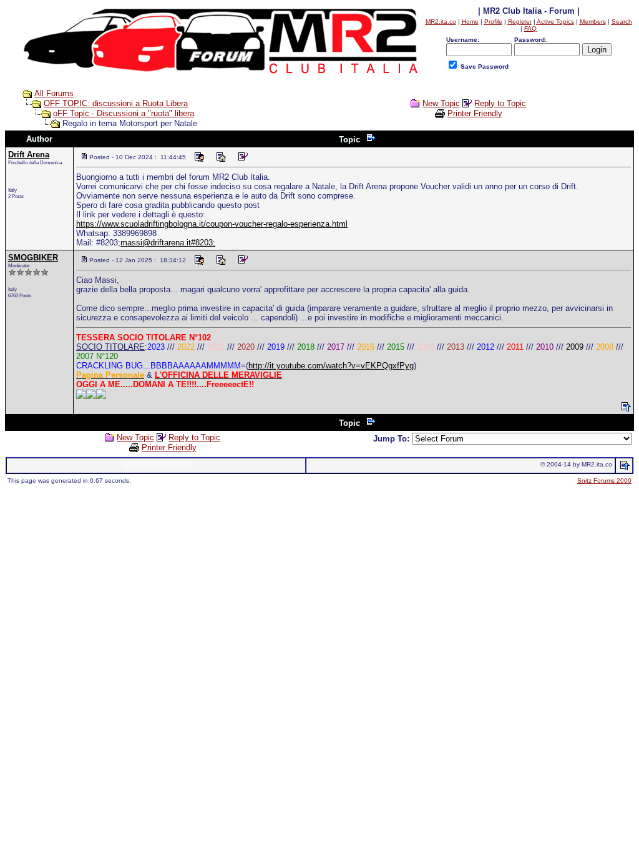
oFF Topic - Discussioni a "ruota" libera (123, 113)
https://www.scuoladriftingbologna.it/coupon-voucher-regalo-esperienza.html (212, 224)
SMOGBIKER (33, 257)
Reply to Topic (500, 103)
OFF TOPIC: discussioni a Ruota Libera (116, 103)
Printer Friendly (474, 113)
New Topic (441, 103)
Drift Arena (28, 154)
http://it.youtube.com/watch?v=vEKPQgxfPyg (331, 365)
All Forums (54, 93)
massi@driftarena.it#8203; (167, 242)
